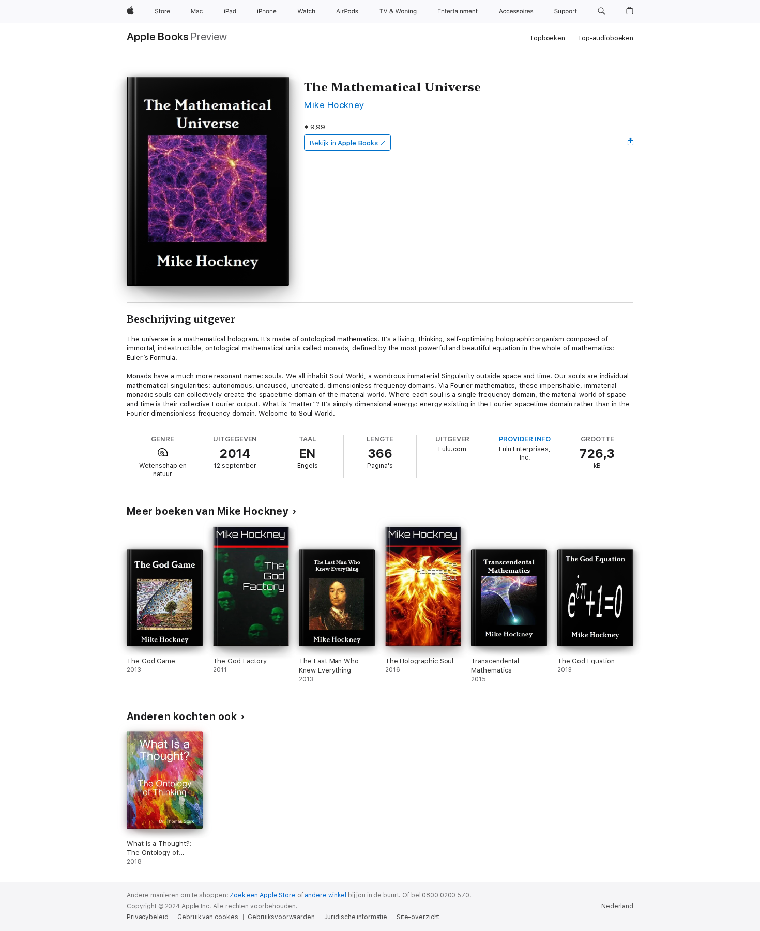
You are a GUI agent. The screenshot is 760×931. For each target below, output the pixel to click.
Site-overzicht (418, 917)
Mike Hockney (334, 104)
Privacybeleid (147, 917)
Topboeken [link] (547, 38)
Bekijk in (344, 143)
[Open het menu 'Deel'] (631, 143)
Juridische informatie (355, 917)
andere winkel (325, 895)
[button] (602, 11)
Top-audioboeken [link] (605, 38)
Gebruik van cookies (207, 917)
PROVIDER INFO (525, 439)
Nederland (617, 906)
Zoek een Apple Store (263, 895)
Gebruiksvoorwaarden (281, 917)
